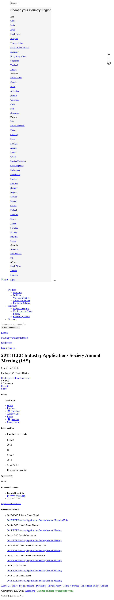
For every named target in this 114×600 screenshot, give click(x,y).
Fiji (11, 258)
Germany (14, 134)
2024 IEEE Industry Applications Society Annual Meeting (34, 530)
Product (12, 290)
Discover (12, 306)
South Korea (15, 34)
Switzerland (15, 170)
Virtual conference (21, 300)
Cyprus (13, 219)
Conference (6, 343)
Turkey (13, 70)
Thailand (14, 65)
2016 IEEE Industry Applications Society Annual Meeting (34, 560)
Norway (13, 232)
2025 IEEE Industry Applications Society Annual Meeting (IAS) (37, 520)
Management (13, 422)
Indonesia (14, 52)
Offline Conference (22, 378)
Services (12, 319)
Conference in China (23, 311)
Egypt (12, 279)
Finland (13, 210)
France (13, 130)
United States (16, 78)
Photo (10, 416)
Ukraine (13, 197)
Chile (12, 104)
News (15, 585)
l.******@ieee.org (16, 496)
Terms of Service (71, 585)
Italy (12, 121)
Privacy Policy (54, 585)
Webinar (17, 295)
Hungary (14, 188)
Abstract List (13, 413)
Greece (13, 157)
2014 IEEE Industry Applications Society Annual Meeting (34, 570)
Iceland (13, 241)
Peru (12, 109)
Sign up (11, 348)
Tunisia (13, 270)
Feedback (29, 585)
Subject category (21, 308)
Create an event (9, 328)
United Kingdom (17, 126)
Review (15, 419)
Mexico (13, 95)
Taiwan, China (16, 43)
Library (16, 314)
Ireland (13, 201)
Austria (13, 148)
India (12, 25)
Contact (104, 585)
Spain (12, 139)
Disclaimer (41, 585)
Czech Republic (16, 166)
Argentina (14, 91)
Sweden (13, 179)
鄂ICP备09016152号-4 (12, 596)
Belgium (14, 192)
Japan (12, 30)
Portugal (14, 143)
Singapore (14, 61)
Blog (21, 585)
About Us (5, 585)
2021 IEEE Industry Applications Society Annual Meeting (34, 540)
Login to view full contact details (11, 504)
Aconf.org (30, 590)
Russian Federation (18, 161)
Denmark (14, 214)
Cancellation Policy (90, 585)
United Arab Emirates (19, 47)
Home (10, 405)
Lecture (4, 333)
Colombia (14, 100)
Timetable (15, 411)
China (12, 21)
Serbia (13, 223)
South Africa (15, 266)
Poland (13, 152)
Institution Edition (21, 303)
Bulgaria (14, 237)
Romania (14, 183)
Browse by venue (21, 316)
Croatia (13, 206)
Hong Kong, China (18, 56)
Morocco (14, 275)
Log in (4, 348)
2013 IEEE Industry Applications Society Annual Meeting (34, 580)
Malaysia (14, 38)
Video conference (21, 298)
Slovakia (14, 228)
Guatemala (14, 113)
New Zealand (16, 254)
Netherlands (15, 174)
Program (11, 408)
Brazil (12, 86)
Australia (14, 249)
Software (17, 292)
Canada (13, 82)
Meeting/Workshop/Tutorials (14, 338)
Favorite (5, 386)
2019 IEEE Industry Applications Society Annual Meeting (34, 550)
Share (4, 388)
